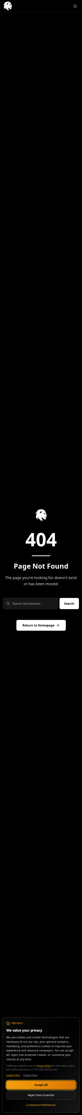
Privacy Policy (44, 1065)
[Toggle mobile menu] (75, 6)
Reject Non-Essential (41, 1095)
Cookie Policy (13, 1075)
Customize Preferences (41, 1105)
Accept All (41, 1084)
